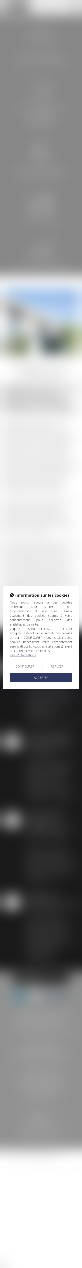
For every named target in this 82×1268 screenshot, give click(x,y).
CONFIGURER (25, 666)
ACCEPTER (41, 677)
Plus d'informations (23, 655)
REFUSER (57, 666)
